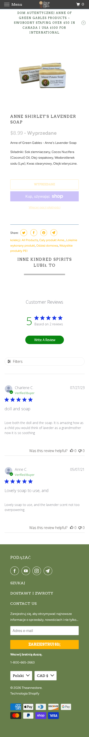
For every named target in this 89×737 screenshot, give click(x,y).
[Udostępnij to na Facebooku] (33, 232)
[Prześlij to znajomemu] (53, 232)
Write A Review (44, 340)
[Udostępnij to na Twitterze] (23, 232)
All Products (30, 240)
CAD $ (42, 676)
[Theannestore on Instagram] (37, 570)
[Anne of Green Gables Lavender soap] (44, 74)
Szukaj (17, 583)
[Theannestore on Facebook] (15, 570)
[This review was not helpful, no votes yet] (79, 450)
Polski (18, 676)
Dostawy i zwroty (31, 593)
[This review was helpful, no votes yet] (71, 450)
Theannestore (32, 688)
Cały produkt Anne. (52, 240)
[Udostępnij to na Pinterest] (43, 232)
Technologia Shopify (24, 693)
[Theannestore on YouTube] (26, 570)
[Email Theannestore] (49, 570)
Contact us (23, 603)
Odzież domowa (47, 245)
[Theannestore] (44, 4)
